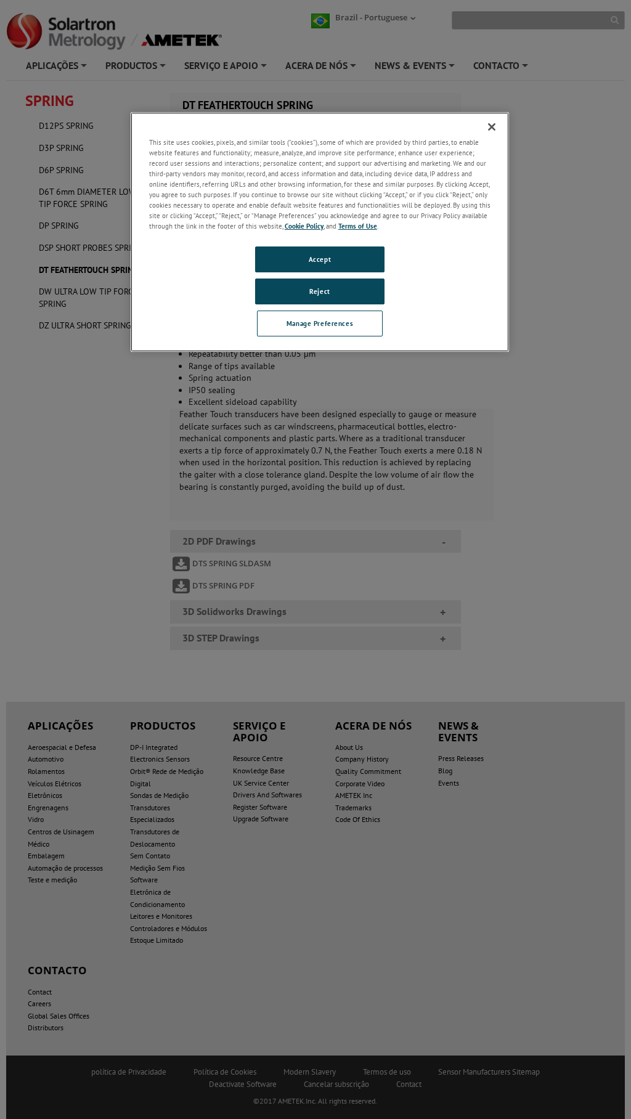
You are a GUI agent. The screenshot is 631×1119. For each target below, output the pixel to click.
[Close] (491, 126)
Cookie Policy (304, 225)
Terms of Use (357, 225)
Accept (320, 259)
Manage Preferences (320, 323)
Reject (319, 291)
